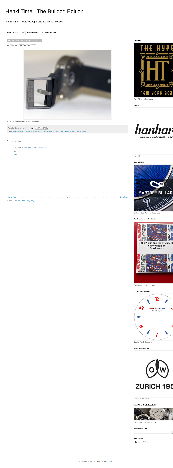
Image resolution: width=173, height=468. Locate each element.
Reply (16, 155)
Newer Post (12, 197)
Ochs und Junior (52, 131)
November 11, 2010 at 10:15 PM (35, 148)
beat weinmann (18, 131)
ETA (25, 131)
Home (68, 197)
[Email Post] (32, 128)
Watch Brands (32, 33)
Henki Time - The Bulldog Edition (44, 11)
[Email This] (36, 128)
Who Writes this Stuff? (49, 33)
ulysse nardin (81, 131)
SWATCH (73, 131)
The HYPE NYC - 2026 (15, 33)
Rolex (67, 131)
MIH (45, 131)
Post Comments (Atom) (25, 201)
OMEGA (61, 131)
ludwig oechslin (38, 131)
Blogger (109, 461)
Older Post (123, 197)
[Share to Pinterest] (46, 128)
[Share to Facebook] (44, 128)
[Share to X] (41, 128)
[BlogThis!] (39, 128)
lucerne (29, 131)
